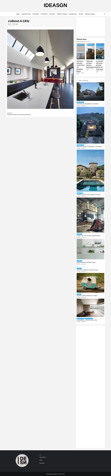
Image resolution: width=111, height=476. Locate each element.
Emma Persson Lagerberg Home (86, 262)
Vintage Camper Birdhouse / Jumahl (87, 295)
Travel (80, 14)
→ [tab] (77, 80)
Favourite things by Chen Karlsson (87, 270)
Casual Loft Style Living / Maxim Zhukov (88, 235)
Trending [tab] (85, 80)
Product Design (62, 14)
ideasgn (55, 5)
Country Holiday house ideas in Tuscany (90, 65)
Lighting (52, 14)
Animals (79, 294)
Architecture (26, 14)
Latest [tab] (80, 80)
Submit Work (42, 457)
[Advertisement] (90, 27)
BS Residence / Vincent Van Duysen (87, 320)
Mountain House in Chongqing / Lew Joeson (89, 146)
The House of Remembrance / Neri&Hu (88, 103)
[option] (81, 59)
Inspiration (73, 14)
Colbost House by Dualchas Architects (19, 114)
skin (11, 24)
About (40, 460)
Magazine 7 (56, 474)
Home (18, 14)
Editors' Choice (88, 318)
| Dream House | (90, 14)
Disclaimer (41, 463)
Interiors (36, 14)
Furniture (44, 14)
